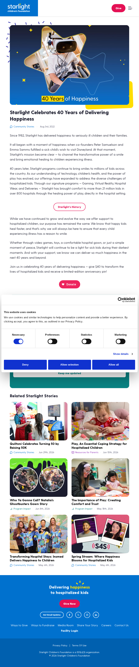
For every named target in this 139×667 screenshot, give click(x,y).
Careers (106, 625)
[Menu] (129, 8)
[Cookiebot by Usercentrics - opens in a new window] (120, 299)
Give (118, 8)
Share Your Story (87, 625)
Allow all (113, 364)
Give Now (69, 604)
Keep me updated (69, 373)
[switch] (52, 341)
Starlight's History (69, 207)
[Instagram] (87, 615)
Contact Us (121, 625)
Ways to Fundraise (42, 625)
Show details (120, 353)
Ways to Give (19, 625)
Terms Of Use (79, 645)
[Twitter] (78, 615)
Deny (25, 364)
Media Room (66, 625)
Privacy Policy (60, 645)
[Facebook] (69, 615)
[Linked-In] (96, 615)
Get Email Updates (52, 615)
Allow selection (69, 364)
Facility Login (69, 631)
